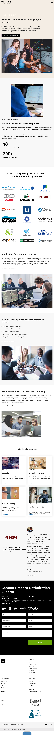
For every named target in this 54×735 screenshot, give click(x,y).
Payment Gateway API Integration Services (15, 334)
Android (3, 683)
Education (31, 685)
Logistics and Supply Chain (35, 691)
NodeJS (3, 691)
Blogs (2, 704)
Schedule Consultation (8, 268)
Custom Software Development (36, 662)
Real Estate (31, 689)
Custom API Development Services (12, 326)
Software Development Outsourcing (37, 666)
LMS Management (33, 668)
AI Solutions (31, 670)
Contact (2, 702)
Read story (30, 575)
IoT (29, 687)
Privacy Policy (6, 724)
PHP (2, 689)
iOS (2, 685)
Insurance (31, 681)
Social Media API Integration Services (13, 329)
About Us (13, 724)
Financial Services (33, 683)
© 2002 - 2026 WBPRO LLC (9, 729)
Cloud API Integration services (11, 331)
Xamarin (3, 687)
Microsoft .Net (4, 681)
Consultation (4, 706)
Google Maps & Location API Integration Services (16, 337)
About (2, 700)
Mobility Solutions (33, 664)
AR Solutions (32, 672)
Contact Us (20, 724)
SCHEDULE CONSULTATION (11, 35)
